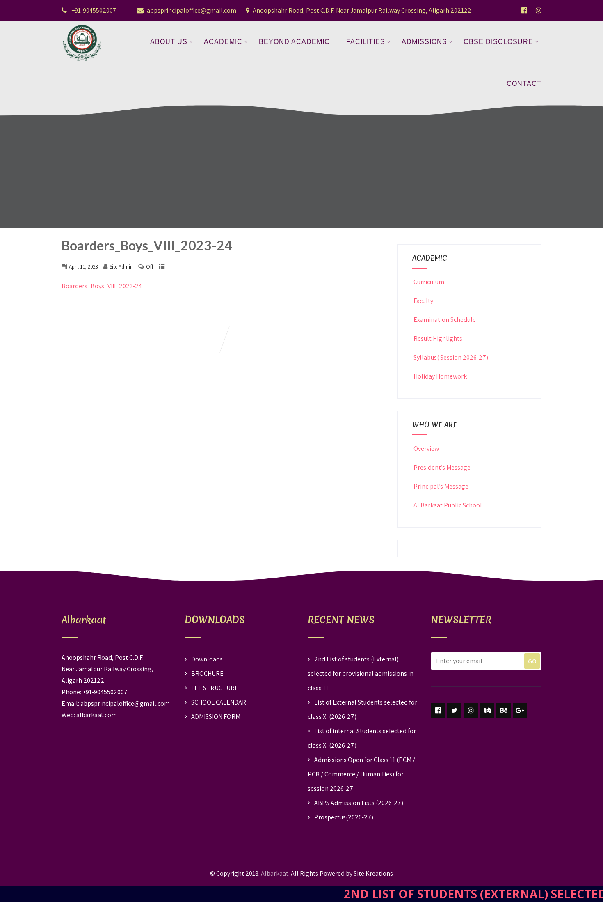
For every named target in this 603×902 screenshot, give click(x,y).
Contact (524, 83)
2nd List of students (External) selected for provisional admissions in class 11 (360, 673)
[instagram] (471, 710)
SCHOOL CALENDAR (218, 702)
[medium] (487, 710)
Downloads (207, 659)
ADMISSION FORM (215, 716)
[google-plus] (520, 710)
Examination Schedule (444, 319)
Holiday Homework (440, 376)
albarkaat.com (96, 715)
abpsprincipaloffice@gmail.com (191, 10)
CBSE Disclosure (498, 41)
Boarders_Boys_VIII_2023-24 (102, 286)
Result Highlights (437, 338)
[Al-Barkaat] (82, 26)
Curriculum (428, 282)
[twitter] (454, 710)
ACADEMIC (223, 41)
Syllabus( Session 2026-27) (450, 357)
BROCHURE (207, 673)
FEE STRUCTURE (214, 688)
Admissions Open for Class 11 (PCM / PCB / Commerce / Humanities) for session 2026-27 (361, 774)
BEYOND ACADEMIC (294, 41)
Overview (426, 448)
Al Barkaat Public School (447, 505)
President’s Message (442, 467)
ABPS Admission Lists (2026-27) (358, 803)
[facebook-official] (524, 10)
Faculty (423, 300)
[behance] (503, 710)
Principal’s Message (440, 486)
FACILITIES (365, 41)
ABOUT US (168, 41)
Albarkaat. (275, 873)
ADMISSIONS (424, 41)
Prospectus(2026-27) (343, 817)
